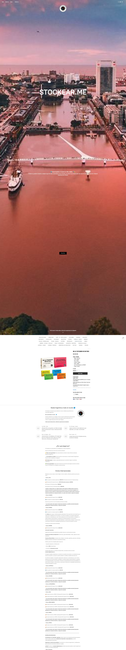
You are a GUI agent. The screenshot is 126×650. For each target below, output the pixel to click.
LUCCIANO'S (41, 339)
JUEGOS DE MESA (78, 341)
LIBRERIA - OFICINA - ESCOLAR (46, 343)
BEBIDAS (86, 339)
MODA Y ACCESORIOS (59, 343)
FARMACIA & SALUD (82, 343)
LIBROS (85, 341)
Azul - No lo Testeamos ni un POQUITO (80, 364)
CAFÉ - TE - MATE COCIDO (61, 337)
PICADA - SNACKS (55, 341)
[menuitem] (88, 348)
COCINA (70, 339)
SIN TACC (75, 345)
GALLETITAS (63, 339)
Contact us (17, 1)
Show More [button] (74, 389)
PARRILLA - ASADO (78, 339)
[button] (76, 394)
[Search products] (123, 338)
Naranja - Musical (77, 366)
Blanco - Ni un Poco (77, 358)
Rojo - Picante (76, 360)
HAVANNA (78, 337)
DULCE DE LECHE (42, 337)
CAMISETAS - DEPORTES (71, 343)
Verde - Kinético (76, 359)
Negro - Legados (76, 363)
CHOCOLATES (49, 339)
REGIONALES (69, 341)
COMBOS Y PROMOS (52, 345)
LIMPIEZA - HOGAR (42, 345)
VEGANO (80, 345)
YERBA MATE (51, 337)
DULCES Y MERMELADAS (44, 341)
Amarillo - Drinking (77, 362)
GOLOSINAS (56, 339)
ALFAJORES (71, 337)
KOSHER (86, 345)
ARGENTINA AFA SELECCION (64, 345)
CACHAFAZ (85, 337)
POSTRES (63, 341)
